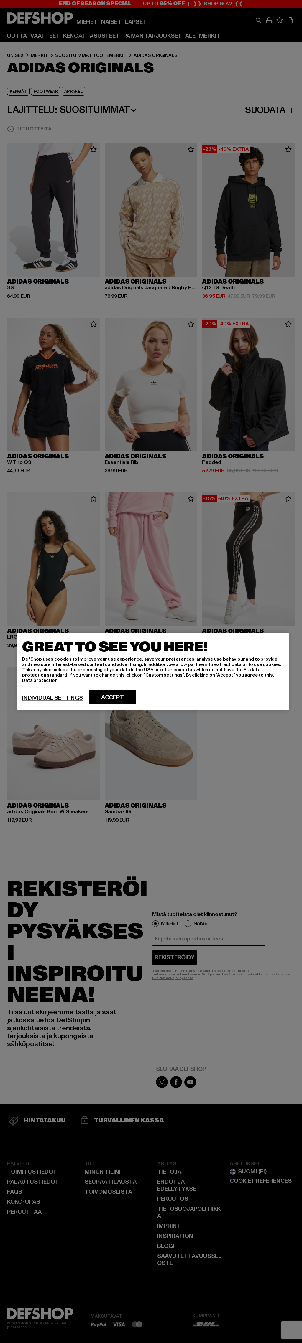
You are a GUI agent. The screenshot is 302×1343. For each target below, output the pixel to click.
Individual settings (52, 698)
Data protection (40, 680)
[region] (153, 671)
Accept (112, 697)
